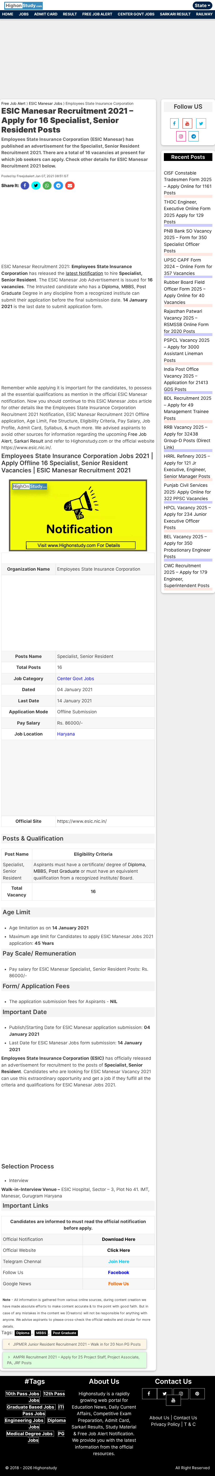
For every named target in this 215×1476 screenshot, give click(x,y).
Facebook (118, 1272)
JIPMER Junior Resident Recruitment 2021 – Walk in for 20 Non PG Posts (77, 1344)
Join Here (118, 1261)
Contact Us (185, 1417)
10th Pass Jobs (23, 1393)
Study (24, 5)
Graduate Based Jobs (31, 1407)
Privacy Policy (165, 1424)
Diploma (110, 286)
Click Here (118, 1250)
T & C (190, 1424)
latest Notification (84, 273)
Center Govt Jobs (136, 14)
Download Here (118, 1239)
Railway (204, 14)
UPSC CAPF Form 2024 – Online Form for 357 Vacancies (188, 266)
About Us (159, 1417)
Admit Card (45, 14)
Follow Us (118, 1283)
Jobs (24, 14)
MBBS (127, 286)
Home (7, 14)
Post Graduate (64, 871)
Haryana (66, 734)
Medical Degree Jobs (30, 1433)
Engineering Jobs (25, 1420)
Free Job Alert (97, 14)
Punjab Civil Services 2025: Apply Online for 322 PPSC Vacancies (187, 492)
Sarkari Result (175, 14)
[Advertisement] (107, 57)
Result (70, 14)
